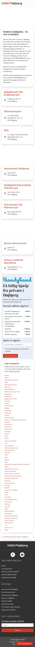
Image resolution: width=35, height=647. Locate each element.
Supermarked (8, 502)
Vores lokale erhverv (8, 592)
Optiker (6, 466)
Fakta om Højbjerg (7, 598)
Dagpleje (6, 408)
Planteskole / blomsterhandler (12, 476)
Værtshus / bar (8, 527)
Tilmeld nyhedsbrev (24, 644)
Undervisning (8, 513)
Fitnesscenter (8, 429)
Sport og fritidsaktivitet (10, 499)
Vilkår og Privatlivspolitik (10, 572)
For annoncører (6, 569)
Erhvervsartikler (6, 601)
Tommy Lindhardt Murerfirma (13, 261)
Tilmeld (17, 630)
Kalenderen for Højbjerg (9, 595)
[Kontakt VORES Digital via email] (22, 554)
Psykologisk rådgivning (10, 478)
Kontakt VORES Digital (9, 575)
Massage (6, 459)
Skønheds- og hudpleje (10, 490)
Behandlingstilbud (9, 389)
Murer (6, 462)
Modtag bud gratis (10, 356)
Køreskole (7, 452)
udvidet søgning (14, 371)
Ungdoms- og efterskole (11, 518)
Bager (6, 382)
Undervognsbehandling (11, 516)
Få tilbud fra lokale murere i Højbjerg (15, 537)
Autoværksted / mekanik (11, 380)
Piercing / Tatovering (10, 471)
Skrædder (7, 488)
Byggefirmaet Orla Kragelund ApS (13, 93)
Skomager (7, 485)
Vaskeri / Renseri (9, 520)
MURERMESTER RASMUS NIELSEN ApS (17, 187)
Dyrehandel (7, 413)
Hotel (5, 443)
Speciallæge (7, 497)
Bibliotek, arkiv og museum (12, 392)
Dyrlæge (6, 415)
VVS (5, 525)
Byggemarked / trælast (10, 399)
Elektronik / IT (8, 424)
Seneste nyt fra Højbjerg (9, 589)
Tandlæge (7, 504)
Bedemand (7, 387)
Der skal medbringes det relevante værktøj (17, 350)
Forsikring (7, 431)
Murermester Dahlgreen (16, 168)
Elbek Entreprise (12, 111)
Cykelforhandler (9, 406)
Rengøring (7, 481)
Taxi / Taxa (7, 506)
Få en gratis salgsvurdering (10, 607)
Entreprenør (7, 427)
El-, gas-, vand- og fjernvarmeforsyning (15, 420)
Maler (6, 457)
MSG (6, 130)
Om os (3, 566)
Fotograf (6, 434)
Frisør (6, 436)
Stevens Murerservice (15, 243)
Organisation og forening (11, 469)
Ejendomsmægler (9, 417)
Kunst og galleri (8, 445)
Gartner (6, 438)
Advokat (6, 375)
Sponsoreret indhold (8, 610)
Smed (6, 495)
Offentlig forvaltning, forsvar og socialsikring (16, 464)
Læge (5, 455)
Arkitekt (6, 377)
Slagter (6, 492)
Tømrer (6, 509)
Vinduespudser (8, 523)
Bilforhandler (8, 394)
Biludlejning (7, 396)
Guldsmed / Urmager (10, 441)
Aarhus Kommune (7, 604)
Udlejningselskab (9, 511)
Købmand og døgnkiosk (11, 448)
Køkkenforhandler (9, 450)
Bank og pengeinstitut (10, 385)
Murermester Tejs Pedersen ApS (13, 206)
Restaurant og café (9, 483)
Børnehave (7, 401)
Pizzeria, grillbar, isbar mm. (12, 473)
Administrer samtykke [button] (8, 578)
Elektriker (7, 422)
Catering (6, 403)
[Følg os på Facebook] (12, 554)
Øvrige (6, 530)
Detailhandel (8, 410)
